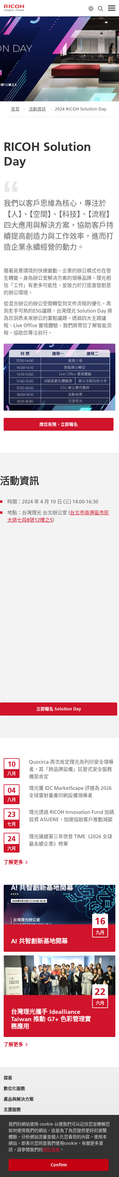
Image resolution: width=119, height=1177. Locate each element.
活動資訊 (37, 109)
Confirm (59, 1165)
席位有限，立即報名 (58, 424)
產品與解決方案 (19, 1099)
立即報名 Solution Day (59, 709)
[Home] (14, 8)
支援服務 (12, 1109)
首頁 (15, 109)
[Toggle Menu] (111, 8)
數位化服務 (14, 1088)
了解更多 (13, 862)
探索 (8, 1078)
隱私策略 (51, 1149)
